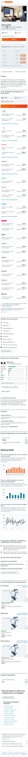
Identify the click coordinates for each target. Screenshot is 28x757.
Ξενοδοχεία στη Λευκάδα (9, 722)
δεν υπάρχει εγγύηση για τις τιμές (8, 737)
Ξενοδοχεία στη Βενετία (9, 717)
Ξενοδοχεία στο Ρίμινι (8, 724)
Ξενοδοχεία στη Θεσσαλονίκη (10, 710)
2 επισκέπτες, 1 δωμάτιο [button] (9, 36)
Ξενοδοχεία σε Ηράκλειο (9, 711)
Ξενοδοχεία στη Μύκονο (9, 713)
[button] (2, 2)
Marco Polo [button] (3, 631)
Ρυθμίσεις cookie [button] (4, 312)
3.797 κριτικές (18, 27)
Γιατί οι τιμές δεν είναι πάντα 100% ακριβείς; (12, 746)
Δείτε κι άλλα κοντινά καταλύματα (22, 586)
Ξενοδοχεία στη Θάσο (8, 708)
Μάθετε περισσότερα (7, 306)
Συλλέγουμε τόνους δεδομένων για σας (12, 743)
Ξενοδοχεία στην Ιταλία (6, 754)
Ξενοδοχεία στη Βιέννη (8, 706)
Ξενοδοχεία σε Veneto (16, 754)
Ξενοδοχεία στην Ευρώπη (19, 752)
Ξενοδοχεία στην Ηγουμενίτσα (10, 715)
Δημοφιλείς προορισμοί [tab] (8, 697)
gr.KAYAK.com (4, 752)
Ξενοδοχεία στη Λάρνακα (9, 719)
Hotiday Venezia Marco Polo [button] (7, 602)
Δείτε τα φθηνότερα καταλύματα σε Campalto (21, 614)
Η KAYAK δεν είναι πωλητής (8, 741)
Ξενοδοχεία (11, 752)
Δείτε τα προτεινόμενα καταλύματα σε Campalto (21, 641)
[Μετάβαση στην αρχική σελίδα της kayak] (8, 2)
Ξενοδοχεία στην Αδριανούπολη (10, 721)
